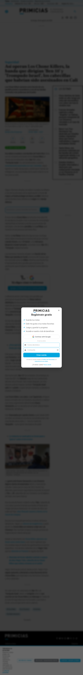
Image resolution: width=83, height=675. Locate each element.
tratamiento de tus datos (41, 361)
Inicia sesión (47, 364)
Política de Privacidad (48, 359)
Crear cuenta (41, 355)
